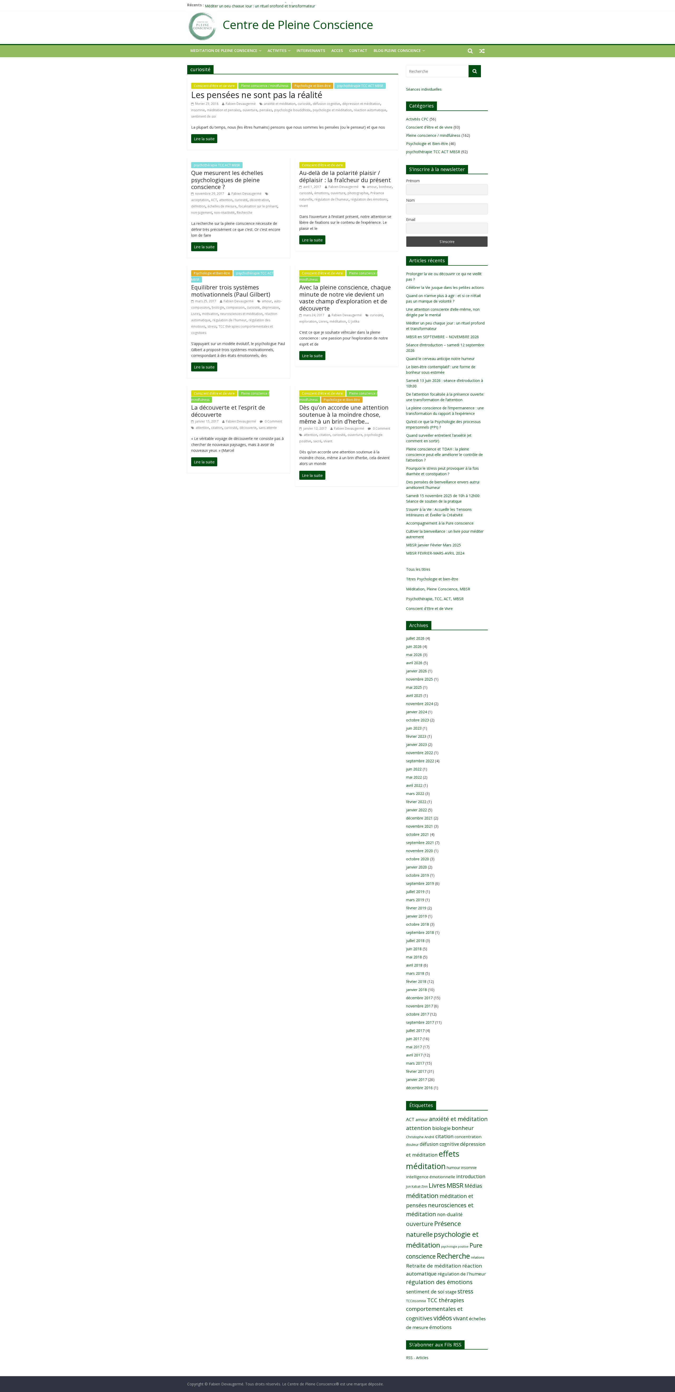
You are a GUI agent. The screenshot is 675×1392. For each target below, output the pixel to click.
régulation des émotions (369, 199)
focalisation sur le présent (258, 206)
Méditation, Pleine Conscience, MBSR (438, 588)
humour (453, 1167)
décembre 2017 (419, 997)
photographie (358, 193)
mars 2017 (415, 1063)
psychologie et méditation (332, 110)
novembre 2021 (419, 826)
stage (450, 1292)
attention (226, 200)
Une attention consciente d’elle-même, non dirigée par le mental (259, 4)
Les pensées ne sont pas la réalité (256, 94)
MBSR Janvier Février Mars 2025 (433, 544)
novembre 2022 (419, 752)
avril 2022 (414, 785)
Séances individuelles (424, 89)
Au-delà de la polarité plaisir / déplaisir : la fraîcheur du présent (345, 176)
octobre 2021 (417, 834)
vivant (303, 205)
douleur (412, 1144)
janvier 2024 (416, 711)
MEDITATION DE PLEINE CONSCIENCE (223, 50)
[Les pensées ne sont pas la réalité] (204, 138)
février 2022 (416, 801)
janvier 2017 (416, 1079)
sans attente (268, 427)
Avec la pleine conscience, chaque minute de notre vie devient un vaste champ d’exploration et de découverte (345, 297)
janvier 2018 (416, 989)
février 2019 (416, 907)
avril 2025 (414, 695)
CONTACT (358, 50)
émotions (321, 193)
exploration (308, 321)
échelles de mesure (222, 206)
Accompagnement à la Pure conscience (440, 523)
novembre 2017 (419, 1005)
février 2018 (416, 981)
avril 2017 (414, 1055)
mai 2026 (414, 654)
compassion (235, 307)
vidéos (442, 1318)
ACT (214, 200)
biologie (218, 307)
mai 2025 (414, 687)
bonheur (385, 187)
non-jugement (201, 212)
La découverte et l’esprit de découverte (228, 410)
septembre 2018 (420, 932)
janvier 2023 (416, 744)
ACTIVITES (277, 50)
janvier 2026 (416, 670)
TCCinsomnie (416, 1301)
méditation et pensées (223, 110)
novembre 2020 (419, 850)
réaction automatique (370, 110)
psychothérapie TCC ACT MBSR (360, 86)
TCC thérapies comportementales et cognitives (435, 1309)
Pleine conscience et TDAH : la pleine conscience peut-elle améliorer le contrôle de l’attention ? (444, 455)
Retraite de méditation (433, 1265)
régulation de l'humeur (332, 199)
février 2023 (416, 736)
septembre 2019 (420, 883)
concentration (468, 1136)
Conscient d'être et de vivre (214, 86)
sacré (317, 441)
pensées (265, 110)
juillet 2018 (415, 940)
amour (372, 187)
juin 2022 (414, 769)
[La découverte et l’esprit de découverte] (204, 461)
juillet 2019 (415, 891)
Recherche (244, 212)
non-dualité (449, 1214)
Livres (195, 314)
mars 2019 (415, 899)
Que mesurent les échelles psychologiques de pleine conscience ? (227, 180)
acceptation (200, 200)
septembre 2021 (420, 842)
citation (216, 427)
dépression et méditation (361, 103)
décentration (259, 200)
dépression (270, 307)
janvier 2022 (416, 809)
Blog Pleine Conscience (397, 50)
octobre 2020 (417, 858)
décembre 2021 (419, 818)
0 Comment (273, 421)
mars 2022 (415, 793)
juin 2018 (414, 948)
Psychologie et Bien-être (313, 86)
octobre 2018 (417, 924)
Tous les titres (418, 569)
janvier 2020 (416, 867)
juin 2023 (414, 728)
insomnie (198, 110)
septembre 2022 (420, 760)
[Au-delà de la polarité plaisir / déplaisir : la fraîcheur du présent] (312, 239)
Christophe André (420, 1136)
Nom (410, 200)
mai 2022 (414, 777)
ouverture (250, 110)
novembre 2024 (419, 703)
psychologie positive (455, 1246)
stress (212, 326)
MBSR (455, 1185)
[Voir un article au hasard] (482, 50)
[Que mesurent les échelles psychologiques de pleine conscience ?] (204, 246)
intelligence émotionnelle (430, 1176)
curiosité (304, 103)
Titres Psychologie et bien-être (432, 578)
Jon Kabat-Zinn (417, 1186)
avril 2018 (414, 965)
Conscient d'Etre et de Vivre (429, 608)
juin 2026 (414, 646)
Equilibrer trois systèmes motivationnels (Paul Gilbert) (230, 290)
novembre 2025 (419, 679)
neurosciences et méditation (241, 314)
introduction (470, 1176)
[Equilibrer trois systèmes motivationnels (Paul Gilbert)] (204, 366)
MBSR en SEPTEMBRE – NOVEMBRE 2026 (442, 336)
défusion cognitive (326, 103)
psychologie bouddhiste (292, 110)
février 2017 (416, 1071)
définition (198, 206)
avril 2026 (414, 662)
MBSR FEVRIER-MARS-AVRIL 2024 (435, 553)
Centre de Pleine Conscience (298, 25)
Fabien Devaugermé (241, 103)
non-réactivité (224, 212)
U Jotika (353, 321)
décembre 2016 (419, 1087)
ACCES (337, 50)
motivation (210, 314)
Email (410, 219)
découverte (248, 427)
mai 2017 (414, 1046)
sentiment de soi (203, 116)
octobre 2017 (417, 1014)
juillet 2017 (415, 1030)
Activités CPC (417, 119)
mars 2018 (415, 973)
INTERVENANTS (311, 50)
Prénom (413, 180)
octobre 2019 (417, 875)
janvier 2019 (416, 916)
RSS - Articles (417, 1357)
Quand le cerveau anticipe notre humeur (440, 358)
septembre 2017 (420, 1022)
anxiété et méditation (280, 103)
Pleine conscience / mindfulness (264, 86)
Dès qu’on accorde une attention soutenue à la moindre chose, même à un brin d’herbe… (344, 414)
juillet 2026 (415, 638)
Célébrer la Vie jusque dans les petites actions (445, 287)
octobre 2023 (417, 719)
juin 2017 (414, 1038)
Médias (473, 1185)
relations (477, 1257)
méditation (338, 321)
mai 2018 (414, 956)
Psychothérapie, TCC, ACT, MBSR (435, 598)
